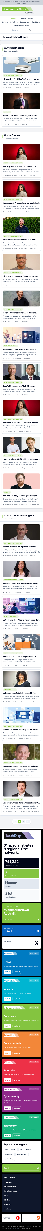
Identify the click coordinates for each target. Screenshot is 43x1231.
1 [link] (19, 822)
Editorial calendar (10, 1186)
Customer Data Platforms (10, 22)
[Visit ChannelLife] (15, 980)
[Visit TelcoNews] (15, 1117)
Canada (13, 1149)
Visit (6, 972)
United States (9, 1159)
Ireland (28, 1149)
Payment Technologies (21, 25)
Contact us (8, 1182)
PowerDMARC (26, 1228)
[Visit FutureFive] (15, 1035)
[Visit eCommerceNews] (15, 1008)
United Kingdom (22, 1154)
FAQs (6, 1195)
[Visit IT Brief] (15, 1062)
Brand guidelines (9, 1177)
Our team (7, 1204)
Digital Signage (36, 22)
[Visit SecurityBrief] (15, 1089)
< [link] (15, 822)
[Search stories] (37, 1168)
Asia (6, 1149)
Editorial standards (10, 1191)
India (21, 1149)
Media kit (17, 972)
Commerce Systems (26, 18)
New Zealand (9, 1154)
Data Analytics (25, 22)
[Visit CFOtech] (15, 953)
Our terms (7, 1209)
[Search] (30, 30)
